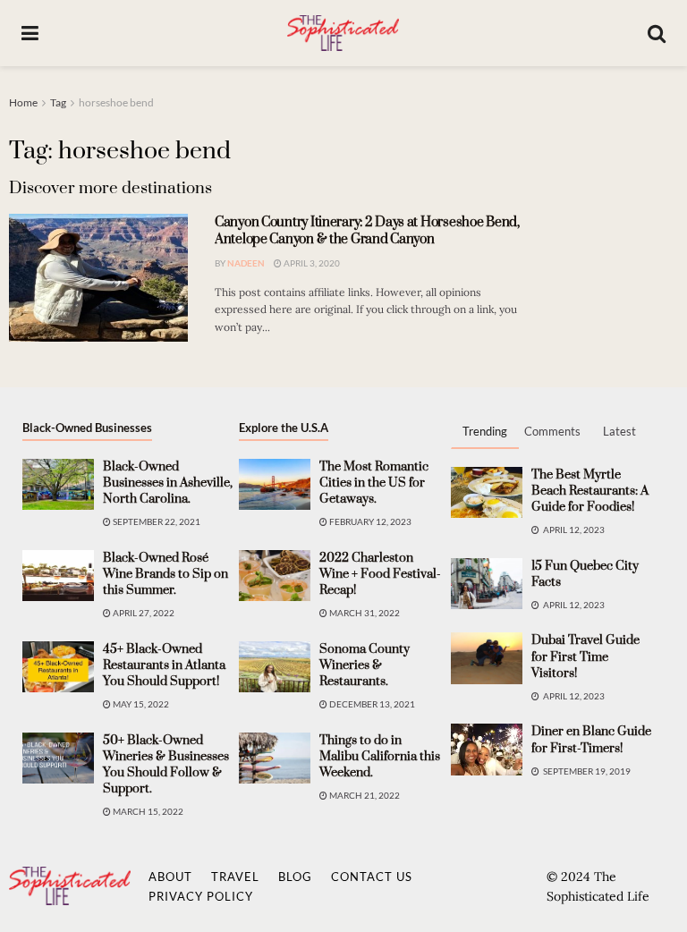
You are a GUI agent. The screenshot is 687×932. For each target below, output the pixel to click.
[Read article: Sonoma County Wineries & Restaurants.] (274, 666)
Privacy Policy (200, 896)
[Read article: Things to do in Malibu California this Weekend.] (274, 758)
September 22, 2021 (155, 521)
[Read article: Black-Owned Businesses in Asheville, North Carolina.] (58, 484)
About (170, 876)
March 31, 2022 (363, 612)
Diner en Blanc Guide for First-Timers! (591, 740)
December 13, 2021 (371, 704)
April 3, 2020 (311, 263)
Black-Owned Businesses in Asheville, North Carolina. (168, 483)
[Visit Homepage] (342, 33)
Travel (235, 876)
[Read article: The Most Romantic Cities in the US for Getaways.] (274, 484)
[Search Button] (657, 33)
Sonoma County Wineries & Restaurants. (364, 665)
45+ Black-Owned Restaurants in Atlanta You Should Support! (164, 665)
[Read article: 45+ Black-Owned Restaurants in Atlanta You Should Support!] (58, 666)
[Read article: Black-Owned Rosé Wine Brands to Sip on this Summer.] (58, 575)
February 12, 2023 (369, 521)
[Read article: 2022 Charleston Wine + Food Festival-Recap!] (274, 575)
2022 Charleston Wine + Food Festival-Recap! (380, 574)
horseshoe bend (116, 102)
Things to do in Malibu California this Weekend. (379, 757)
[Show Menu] (29, 33)
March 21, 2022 (363, 795)
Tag (58, 102)
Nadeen (246, 263)
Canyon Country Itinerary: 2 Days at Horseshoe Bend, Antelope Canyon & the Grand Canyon (367, 231)
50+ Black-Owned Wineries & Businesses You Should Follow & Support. (166, 765)
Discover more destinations (110, 188)
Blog (295, 876)
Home (23, 102)
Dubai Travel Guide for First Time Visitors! (585, 656)
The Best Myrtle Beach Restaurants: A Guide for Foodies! (590, 491)
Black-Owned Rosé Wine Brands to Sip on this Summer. (165, 574)
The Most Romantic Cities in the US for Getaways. (373, 483)
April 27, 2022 (142, 612)
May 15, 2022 (140, 704)
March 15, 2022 (147, 811)
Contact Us (371, 876)
